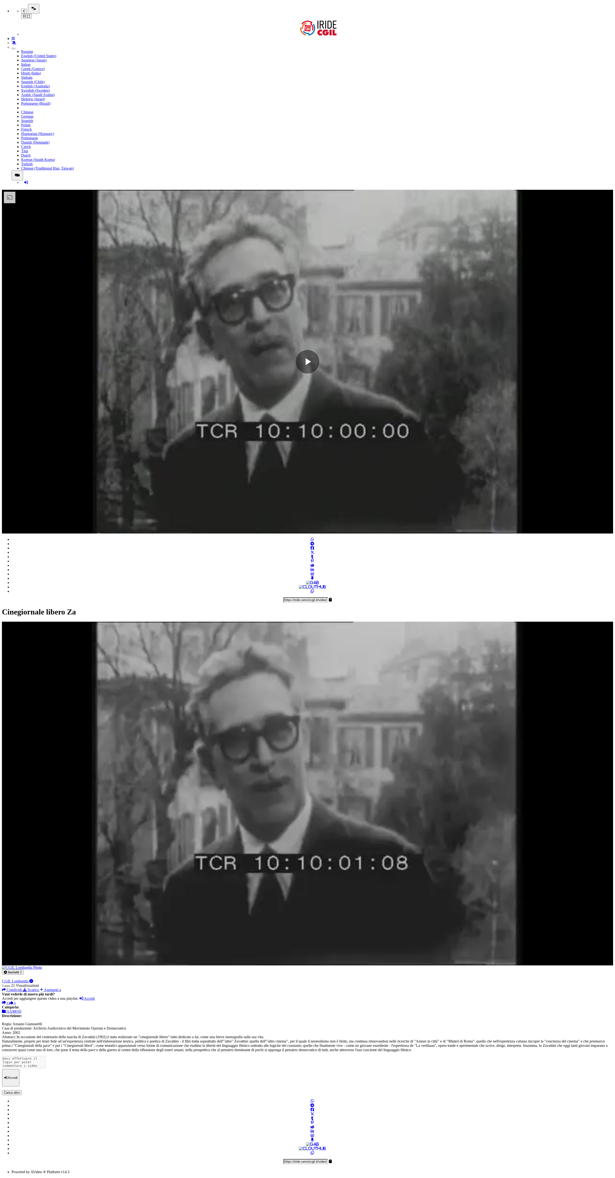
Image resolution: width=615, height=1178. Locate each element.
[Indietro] (24, 11)
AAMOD (13, 1011)
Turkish (27, 164)
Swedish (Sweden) (35, 90)
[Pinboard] (312, 578)
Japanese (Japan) (34, 60)
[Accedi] (26, 182)
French (26, 129)
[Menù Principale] (33, 9)
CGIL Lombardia (15, 981)
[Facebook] (312, 548)
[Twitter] (312, 552)
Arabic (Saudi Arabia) (38, 95)
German (27, 116)
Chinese (27, 112)
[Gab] (312, 583)
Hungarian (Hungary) (37, 134)
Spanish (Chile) (33, 82)
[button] (13, 972)
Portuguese (29, 138)
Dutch (26, 155)
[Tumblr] (312, 557)
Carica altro (12, 1092)
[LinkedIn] (312, 570)
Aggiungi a (52, 990)
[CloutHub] (312, 587)
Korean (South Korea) (38, 160)
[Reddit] (312, 565)
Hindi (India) (31, 73)
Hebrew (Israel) (33, 99)
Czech (26, 147)
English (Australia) (35, 86)
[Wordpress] (312, 574)
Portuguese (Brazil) (35, 103)
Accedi (89, 998)
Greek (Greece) (33, 69)
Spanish (27, 121)
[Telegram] (312, 544)
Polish (26, 125)
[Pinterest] (312, 561)
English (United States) (38, 56)
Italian (26, 64)
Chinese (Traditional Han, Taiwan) (47, 168)
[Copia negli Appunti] (312, 591)
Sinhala (26, 77)
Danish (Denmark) (35, 142)
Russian (27, 51)
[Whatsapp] (312, 539)
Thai (24, 151)
